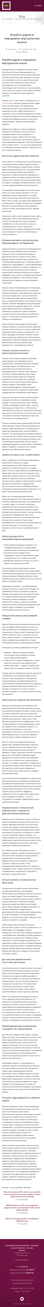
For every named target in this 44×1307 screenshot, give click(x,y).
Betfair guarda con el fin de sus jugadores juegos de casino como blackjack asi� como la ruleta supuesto (22, 1207)
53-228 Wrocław (22, 1255)
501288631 (30, 1270)
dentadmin (12, 49)
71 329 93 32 (23, 1267)
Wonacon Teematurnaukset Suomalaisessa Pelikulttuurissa (22, 1220)
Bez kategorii (23, 52)
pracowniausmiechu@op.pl (24, 1280)
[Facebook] (22, 1299)
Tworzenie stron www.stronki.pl (22, 1304)
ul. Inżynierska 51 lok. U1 (22, 1253)
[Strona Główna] (3, 19)
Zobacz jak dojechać (22, 1260)
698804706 (29, 1273)
